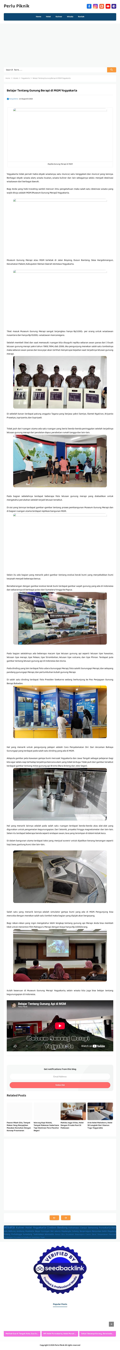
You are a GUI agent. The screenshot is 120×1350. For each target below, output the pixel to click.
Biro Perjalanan (67, 1234)
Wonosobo (49, 1234)
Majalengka (66, 1231)
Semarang (93, 1228)
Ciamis (88, 1234)
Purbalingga (16, 1234)
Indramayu (73, 1228)
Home (38, 17)
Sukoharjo (36, 1237)
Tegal (42, 1237)
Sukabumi (27, 1237)
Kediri (104, 1231)
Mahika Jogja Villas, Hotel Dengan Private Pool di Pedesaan (72, 1126)
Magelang (112, 1231)
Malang (7, 1234)
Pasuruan (112, 1234)
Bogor (38, 1231)
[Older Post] (66, 1217)
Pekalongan (8, 1237)
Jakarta (57, 1231)
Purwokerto (18, 1237)
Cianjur (83, 1228)
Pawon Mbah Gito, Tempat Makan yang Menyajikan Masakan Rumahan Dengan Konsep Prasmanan (19, 1127)
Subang (75, 1231)
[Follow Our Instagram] (95, 6)
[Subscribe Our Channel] (108, 6)
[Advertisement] (60, 46)
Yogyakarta (39, 1227)
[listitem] (22, 1324)
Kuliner (20, 1227)
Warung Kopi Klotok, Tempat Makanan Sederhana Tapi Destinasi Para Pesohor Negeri (46, 1127)
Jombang (20, 1231)
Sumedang (27, 1234)
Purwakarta (105, 1228)
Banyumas (96, 1231)
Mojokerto (29, 1231)
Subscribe (60, 1085)
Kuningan (45, 1231)
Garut (94, 1234)
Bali (52, 1231)
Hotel (28, 1227)
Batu (113, 1228)
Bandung (62, 1227)
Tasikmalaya (38, 1234)
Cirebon (51, 1227)
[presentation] (111, 1324)
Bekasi (57, 1234)
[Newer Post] (54, 1217)
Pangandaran (102, 1234)
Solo (6, 1231)
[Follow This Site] (101, 6)
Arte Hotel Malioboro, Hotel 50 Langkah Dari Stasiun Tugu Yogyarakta (100, 1126)
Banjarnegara (85, 1231)
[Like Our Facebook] (89, 6)
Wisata (9, 1227)
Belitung (12, 1231)
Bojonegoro (80, 1234)
